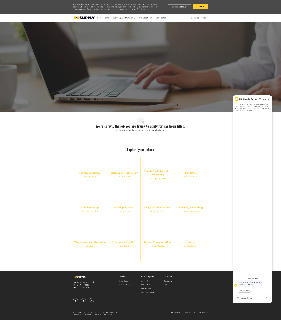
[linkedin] (83, 300)
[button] (179, 7)
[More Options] (237, 298)
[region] (252, 198)
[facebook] (75, 300)
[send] (267, 298)
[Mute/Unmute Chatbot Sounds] (264, 99)
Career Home (103, 18)
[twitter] (91, 300)
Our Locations (145, 18)
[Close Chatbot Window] (268, 99)
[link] (79, 276)
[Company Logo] (84, 18)
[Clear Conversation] (260, 99)
